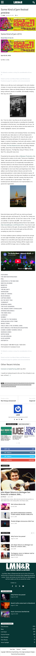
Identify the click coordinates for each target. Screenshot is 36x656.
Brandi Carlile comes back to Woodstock (23, 603)
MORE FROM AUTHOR (24, 424)
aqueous (7, 383)
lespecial (32, 401)
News (2, 629)
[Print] (18, 393)
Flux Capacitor (24, 383)
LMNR (3, 15)
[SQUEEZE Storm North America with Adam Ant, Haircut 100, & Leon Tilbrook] (18, 431)
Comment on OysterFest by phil (9, 369)
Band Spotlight (4, 637)
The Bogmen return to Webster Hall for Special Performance (22, 554)
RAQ (30, 384)
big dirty (13, 383)
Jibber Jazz (4, 384)
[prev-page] (17, 443)
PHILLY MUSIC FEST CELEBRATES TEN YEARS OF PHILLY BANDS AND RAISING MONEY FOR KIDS (6, 438)
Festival (17, 383)
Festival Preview (5, 634)
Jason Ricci (31, 383)
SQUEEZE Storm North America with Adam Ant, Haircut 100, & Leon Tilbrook (18, 437)
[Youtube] (22, 419)
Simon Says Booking (13, 652)
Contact (24, 649)
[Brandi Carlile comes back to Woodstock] (5, 605)
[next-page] (19, 443)
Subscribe (31, 460)
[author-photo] (18, 409)
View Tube (12, 649)
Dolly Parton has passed (18, 536)
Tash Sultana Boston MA (18, 504)
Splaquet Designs (30, 652)
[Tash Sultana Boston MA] (5, 506)
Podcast (18, 649)
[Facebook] (2, 393)
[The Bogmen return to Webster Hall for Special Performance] (5, 555)
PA (27, 384)
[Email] (14, 393)
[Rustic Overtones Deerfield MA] (5, 614)
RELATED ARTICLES (11, 424)
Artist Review (4, 639)
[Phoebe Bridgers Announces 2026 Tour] (5, 523)
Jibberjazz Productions (26, 156)
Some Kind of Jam (6, 38)
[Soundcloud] (17, 419)
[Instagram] (16, 586)
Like (33, 449)
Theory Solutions (21, 654)
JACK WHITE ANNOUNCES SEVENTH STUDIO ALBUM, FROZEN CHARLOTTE (22, 513)
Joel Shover (3, 496)
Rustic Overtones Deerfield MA (20, 611)
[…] (10, 375)
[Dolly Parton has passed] (5, 539)
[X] (6, 393)
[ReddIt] (10, 393)
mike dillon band (11, 384)
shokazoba (4, 386)
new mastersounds (21, 384)
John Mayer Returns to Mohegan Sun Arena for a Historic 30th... (15, 493)
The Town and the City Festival (29, 436)
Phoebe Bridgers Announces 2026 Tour (22, 521)
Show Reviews (4, 626)
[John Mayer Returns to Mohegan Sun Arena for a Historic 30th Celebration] (18, 479)
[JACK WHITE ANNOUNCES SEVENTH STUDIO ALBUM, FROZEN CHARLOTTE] (5, 515)
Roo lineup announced (8, 401)
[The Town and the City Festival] (29, 431)
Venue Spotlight (5, 642)
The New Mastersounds (13, 145)
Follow (32, 452)
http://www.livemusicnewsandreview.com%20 (18, 417)
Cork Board (4, 632)
